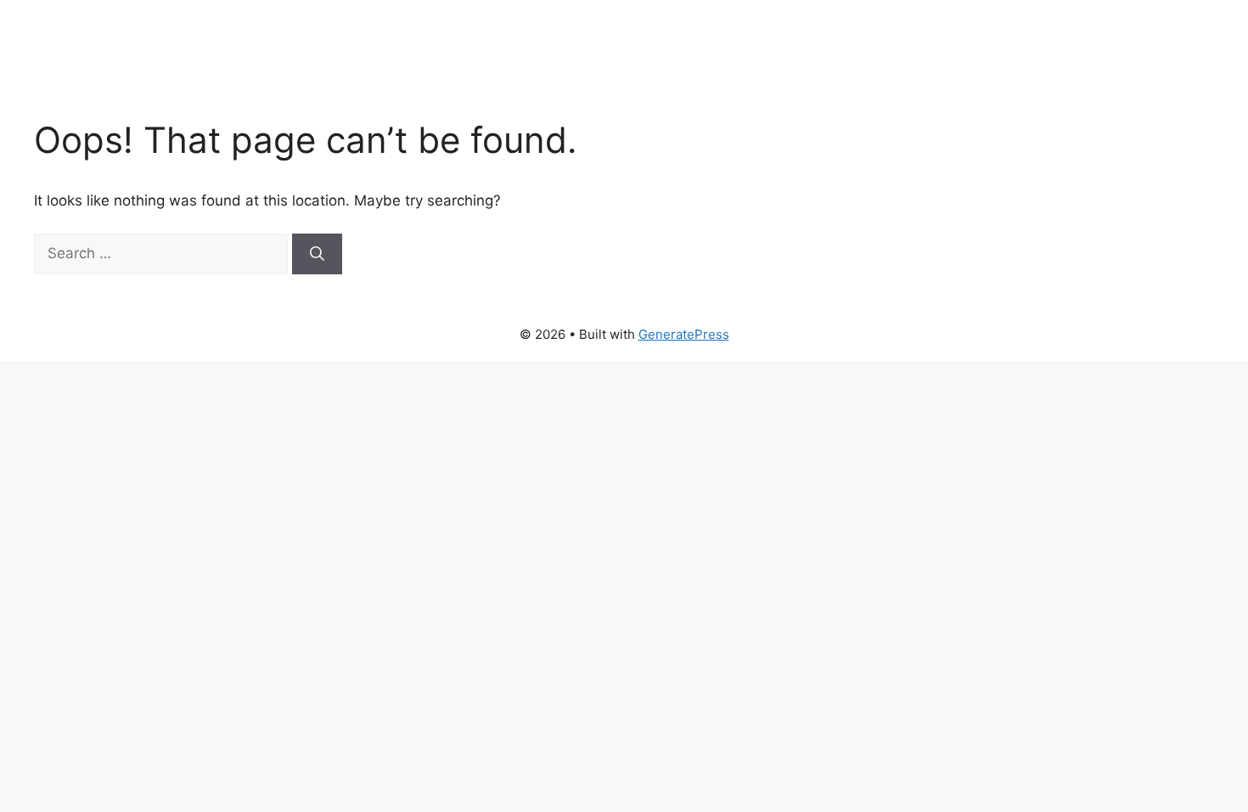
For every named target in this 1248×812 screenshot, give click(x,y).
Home (624, 59)
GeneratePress (683, 334)
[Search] (317, 254)
